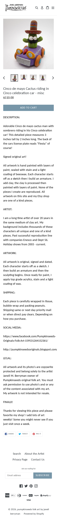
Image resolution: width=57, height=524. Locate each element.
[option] (14, 78)
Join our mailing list (28, 469)
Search (17, 453)
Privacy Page (20, 459)
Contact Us (37, 459)
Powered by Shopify (34, 514)
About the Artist (34, 453)
